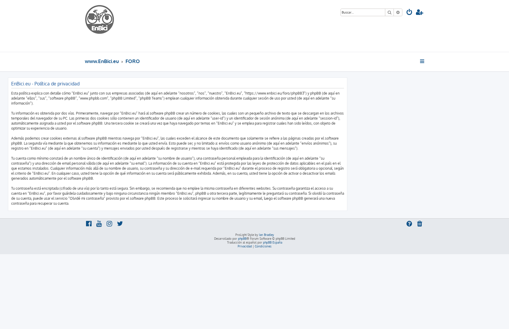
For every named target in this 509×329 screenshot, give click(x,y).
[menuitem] (409, 13)
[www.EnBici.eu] (107, 26)
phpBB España (272, 242)
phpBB (242, 238)
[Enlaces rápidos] (422, 61)
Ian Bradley (266, 235)
